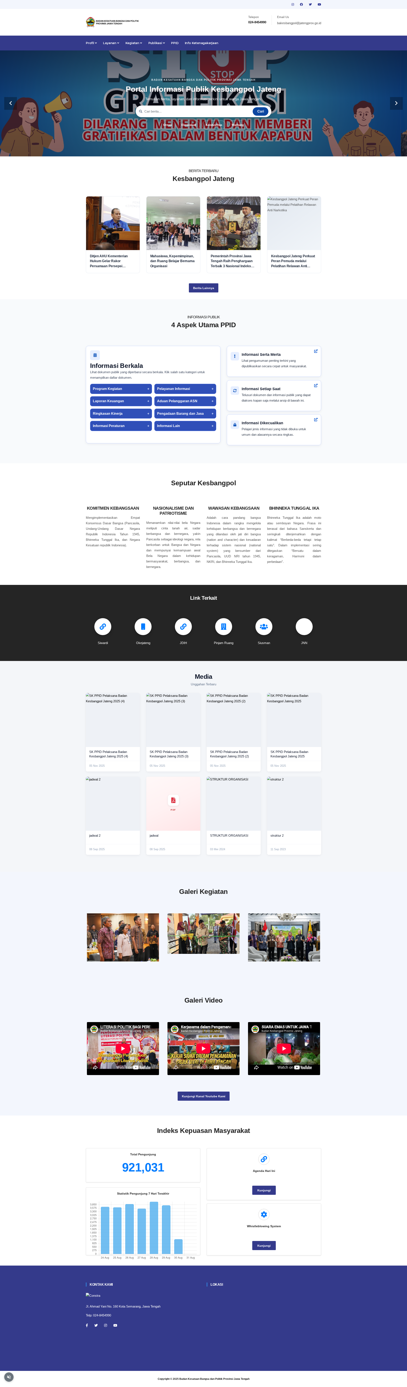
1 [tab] (184, 149)
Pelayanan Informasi (173, 389)
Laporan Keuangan (108, 401)
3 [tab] (197, 149)
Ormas (167, 125)
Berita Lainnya (203, 288)
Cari (260, 111)
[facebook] (301, 4)
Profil (90, 43)
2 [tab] (191, 149)
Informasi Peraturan (109, 426)
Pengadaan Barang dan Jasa (180, 413)
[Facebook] (87, 1325)
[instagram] (293, 4)
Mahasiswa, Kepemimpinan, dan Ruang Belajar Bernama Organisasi (172, 261)
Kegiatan (132, 43)
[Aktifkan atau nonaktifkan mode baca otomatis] (9, 1377)
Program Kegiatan (107, 389)
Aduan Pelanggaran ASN (177, 401)
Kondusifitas (214, 125)
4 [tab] (203, 149)
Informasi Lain (168, 426)
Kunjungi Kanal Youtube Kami (203, 1096)
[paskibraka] (203, 933)
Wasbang (238, 125)
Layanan (110, 43)
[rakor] (123, 937)
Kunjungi (264, 1190)
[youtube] (319, 4)
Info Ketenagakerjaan (201, 43)
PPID (174, 43)
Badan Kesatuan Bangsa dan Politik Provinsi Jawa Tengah (214, 1378)
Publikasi (155, 43)
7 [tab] (222, 149)
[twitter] (310, 4)
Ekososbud (188, 125)
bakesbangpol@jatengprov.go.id (299, 23)
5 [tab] (210, 149)
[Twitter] (96, 1325)
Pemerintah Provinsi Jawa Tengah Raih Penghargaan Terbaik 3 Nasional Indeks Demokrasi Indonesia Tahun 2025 (233, 261)
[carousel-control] (11, 103)
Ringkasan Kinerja (108, 413)
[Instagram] (105, 1325)
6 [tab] (216, 149)
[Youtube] (115, 1325)
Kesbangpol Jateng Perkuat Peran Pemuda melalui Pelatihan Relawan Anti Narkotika (293, 261)
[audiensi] (284, 937)
